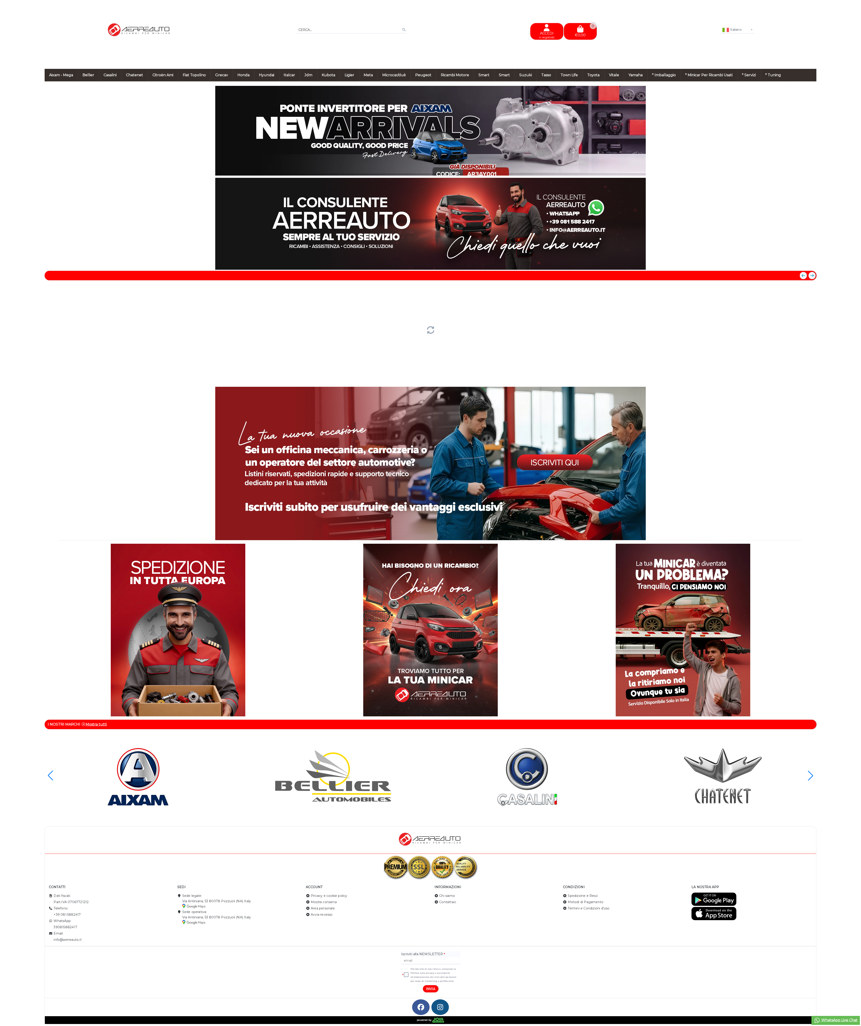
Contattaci (447, 902)
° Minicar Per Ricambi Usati (709, 75)
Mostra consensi (324, 902)
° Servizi (749, 75)
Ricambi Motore (455, 75)
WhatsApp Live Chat (839, 1020)
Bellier (88, 75)
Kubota (328, 75)
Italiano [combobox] (735, 30)
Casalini (110, 75)
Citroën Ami (162, 75)
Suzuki (525, 75)
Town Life (569, 75)
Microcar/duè (394, 75)
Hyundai (266, 75)
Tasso (546, 75)
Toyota (593, 75)
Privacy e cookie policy (329, 896)
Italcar (289, 75)
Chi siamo (447, 896)
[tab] (784, 169)
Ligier (349, 75)
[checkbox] (406, 974)
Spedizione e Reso (583, 896)
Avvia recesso (322, 915)
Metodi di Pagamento (585, 902)
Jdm (308, 75)
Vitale (614, 75)
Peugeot (423, 75)
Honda (243, 75)
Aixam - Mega (61, 75)
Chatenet (134, 75)
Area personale (323, 908)
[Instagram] (440, 1007)
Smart (483, 75)
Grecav (221, 75)
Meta (368, 75)
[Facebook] (421, 1007)
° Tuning (773, 75)
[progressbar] (430, 329)
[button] (803, 170)
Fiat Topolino (194, 75)
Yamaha (635, 75)
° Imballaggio (664, 75)
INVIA (430, 989)
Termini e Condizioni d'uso (588, 908)
